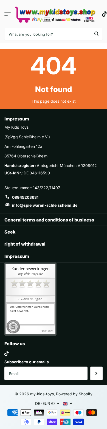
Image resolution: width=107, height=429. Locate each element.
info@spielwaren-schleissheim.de (44, 205)
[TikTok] (6, 353)
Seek (9, 232)
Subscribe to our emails (26, 361)
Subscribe (96, 373)
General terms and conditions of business (49, 220)
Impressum (16, 256)
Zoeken (97, 34)
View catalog (7, 13)
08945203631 (25, 197)
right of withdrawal (25, 244)
